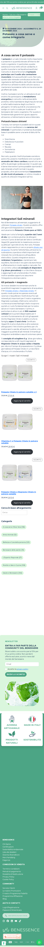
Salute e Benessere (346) (12, 573)
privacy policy (22, 669)
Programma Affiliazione (13, 896)
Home (5, 15)
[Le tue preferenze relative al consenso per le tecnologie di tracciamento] (4, 943)
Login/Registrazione (11, 907)
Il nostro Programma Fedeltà (15, 893)
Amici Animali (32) (10, 535)
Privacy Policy (8, 877)
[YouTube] (16, 921)
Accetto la (18, 669)
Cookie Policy (8, 879)
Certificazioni (8, 847)
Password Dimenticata (12, 910)
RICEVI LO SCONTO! (16, 674)
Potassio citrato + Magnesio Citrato (19, 291)
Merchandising (9, 857)
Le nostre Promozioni (12, 891)
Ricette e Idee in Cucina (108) (14, 565)
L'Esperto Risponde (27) (12, 558)
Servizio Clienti (9, 888)
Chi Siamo (7, 844)
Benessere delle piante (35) (13, 550)
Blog (5, 899)
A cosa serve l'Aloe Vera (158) (14, 527)
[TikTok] (20, 921)
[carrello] (40, 8)
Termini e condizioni (11, 869)
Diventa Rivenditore (11, 855)
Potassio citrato (16, 225)
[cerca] (7, 8)
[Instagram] (4, 921)
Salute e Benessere (18, 15)
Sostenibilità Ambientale (13, 849)
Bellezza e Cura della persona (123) (16, 542)
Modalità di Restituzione (13, 874)
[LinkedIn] (12, 921)
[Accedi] (36, 8)
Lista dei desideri (9, 852)
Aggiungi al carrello (22, 401)
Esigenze (6, 860)
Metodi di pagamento (12, 871)
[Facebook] (8, 921)
